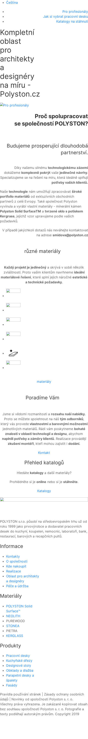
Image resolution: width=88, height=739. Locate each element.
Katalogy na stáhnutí (72, 21)
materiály (44, 381)
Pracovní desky (18, 656)
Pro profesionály (75, 11)
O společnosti (16, 561)
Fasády (11, 685)
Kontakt (44, 453)
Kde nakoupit (16, 566)
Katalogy (44, 491)
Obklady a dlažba (19, 670)
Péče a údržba (17, 586)
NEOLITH (13, 616)
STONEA (12, 626)
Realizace (13, 571)
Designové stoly (18, 665)
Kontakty (13, 556)
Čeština (12, 2)
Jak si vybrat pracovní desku (65, 16)
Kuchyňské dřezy (19, 660)
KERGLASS (14, 636)
